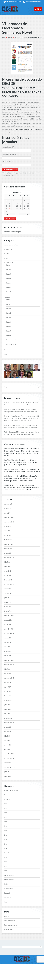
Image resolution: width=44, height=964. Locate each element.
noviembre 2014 (9, 758)
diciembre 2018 (9, 660)
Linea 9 (8, 335)
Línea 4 (8, 313)
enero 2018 (7, 673)
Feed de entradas (9, 921)
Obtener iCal (10, 218)
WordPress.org (8, 929)
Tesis (5, 354)
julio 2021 (7, 598)
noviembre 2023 (9, 522)
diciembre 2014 (9, 754)
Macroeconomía (11, 340)
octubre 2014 (8, 763)
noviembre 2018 (9, 665)
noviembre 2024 (9, 504)
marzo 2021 (8, 607)
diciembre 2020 (9, 615)
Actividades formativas (11, 245)
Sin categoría (8, 350)
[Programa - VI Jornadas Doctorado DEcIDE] (22, 58)
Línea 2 (8, 269)
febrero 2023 (8, 540)
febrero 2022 (8, 580)
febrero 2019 (8, 651)
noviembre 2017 (9, 678)
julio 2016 (7, 705)
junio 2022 (7, 566)
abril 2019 (7, 647)
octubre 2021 (8, 589)
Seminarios (7, 297)
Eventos (10, 37)
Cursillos (7, 254)
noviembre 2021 (9, 584)
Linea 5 (8, 317)
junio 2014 (7, 776)
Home (3, 37)
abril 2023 (7, 531)
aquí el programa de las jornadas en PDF (25, 129)
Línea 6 (8, 283)
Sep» (27, 214)
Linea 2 (8, 304)
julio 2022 (7, 562)
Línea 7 (8, 287)
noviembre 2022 (9, 549)
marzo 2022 (8, 575)
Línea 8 (8, 331)
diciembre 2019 (9, 629)
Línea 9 (8, 292)
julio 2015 (7, 736)
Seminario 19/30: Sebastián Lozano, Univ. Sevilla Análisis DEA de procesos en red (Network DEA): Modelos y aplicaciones (20, 462)
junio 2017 (7, 687)
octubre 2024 (8, 508)
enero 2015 (7, 749)
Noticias (6, 258)
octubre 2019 (8, 638)
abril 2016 (7, 714)
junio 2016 (7, 709)
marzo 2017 (8, 691)
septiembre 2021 (9, 593)
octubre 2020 (8, 620)
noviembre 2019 (9, 633)
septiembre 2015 (9, 731)
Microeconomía (11, 344)
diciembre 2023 (9, 517)
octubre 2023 (8, 526)
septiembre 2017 (9, 682)
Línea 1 (8, 265)
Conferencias (8, 249)
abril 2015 (7, 740)
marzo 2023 (8, 535)
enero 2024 (7, 513)
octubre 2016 (8, 700)
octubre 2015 (8, 727)
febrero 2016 (8, 718)
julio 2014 (7, 772)
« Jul (6, 214)
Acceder (6, 916)
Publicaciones (8, 263)
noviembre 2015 (9, 723)
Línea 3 (8, 274)
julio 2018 (7, 669)
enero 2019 (7, 656)
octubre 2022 (8, 553)
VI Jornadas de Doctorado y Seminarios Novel (27, 37)
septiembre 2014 (9, 767)
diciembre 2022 (9, 544)
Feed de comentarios (10, 925)
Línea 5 (8, 278)
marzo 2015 (8, 745)
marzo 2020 (8, 624)
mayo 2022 (7, 571)
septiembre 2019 (9, 642)
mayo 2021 (7, 602)
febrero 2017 (8, 696)
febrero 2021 (8, 611)
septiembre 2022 (9, 557)
